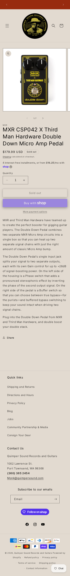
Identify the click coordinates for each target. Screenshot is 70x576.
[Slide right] (43, 118)
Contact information (36, 568)
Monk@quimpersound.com (25, 478)
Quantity (8, 173)
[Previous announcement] (7, 5)
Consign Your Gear (19, 435)
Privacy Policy (16, 403)
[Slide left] (27, 118)
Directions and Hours (20, 395)
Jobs (10, 419)
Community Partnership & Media (27, 427)
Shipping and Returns (21, 386)
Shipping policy (47, 563)
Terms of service (26, 563)
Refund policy (31, 557)
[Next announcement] (63, 5)
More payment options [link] (35, 211)
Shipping (7, 157)
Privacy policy (49, 557)
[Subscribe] (55, 499)
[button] (7, 26)
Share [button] (10, 337)
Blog (10, 411)
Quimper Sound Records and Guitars (33, 553)
